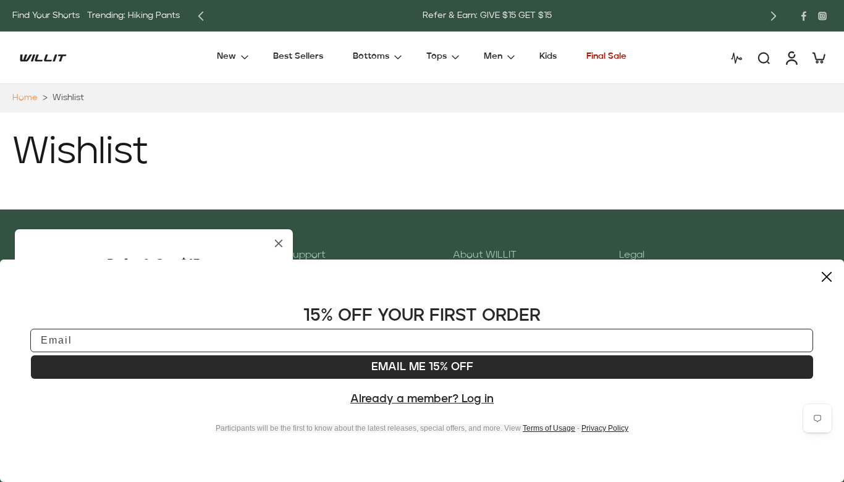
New (226, 57)
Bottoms (371, 57)
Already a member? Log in (422, 399)
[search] (763, 57)
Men (493, 57)
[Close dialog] (827, 277)
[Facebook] (804, 16)
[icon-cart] (818, 57)
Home (25, 97)
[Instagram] (822, 16)
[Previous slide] (201, 16)
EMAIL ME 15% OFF (422, 367)
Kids (548, 57)
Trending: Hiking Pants (133, 15)
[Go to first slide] (773, 16)
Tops (436, 57)
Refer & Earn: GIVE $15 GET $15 (487, 15)
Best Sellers (298, 57)
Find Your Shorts (46, 15)
